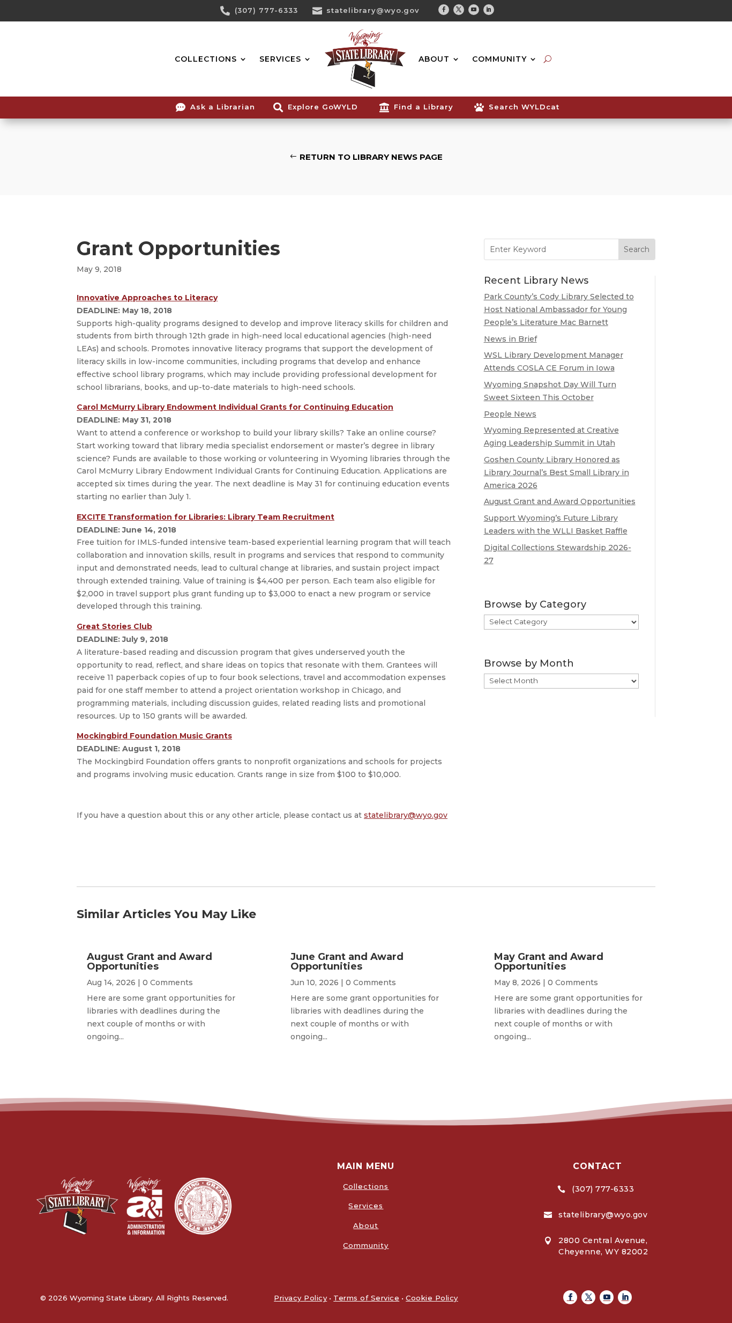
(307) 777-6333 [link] (266, 10)
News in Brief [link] (510, 339)
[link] (228, 11)
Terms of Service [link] (366, 1298)
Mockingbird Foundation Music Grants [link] (154, 736)
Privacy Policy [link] (300, 1298)
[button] (443, 9)
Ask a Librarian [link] (222, 106)
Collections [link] (366, 1186)
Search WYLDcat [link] (524, 106)
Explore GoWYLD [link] (323, 106)
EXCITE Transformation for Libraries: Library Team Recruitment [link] (205, 517)
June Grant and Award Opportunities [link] (347, 961)
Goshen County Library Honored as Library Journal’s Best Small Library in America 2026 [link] (556, 472)
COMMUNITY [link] (499, 59)
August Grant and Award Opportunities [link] (560, 501)
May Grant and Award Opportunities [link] (548, 961)
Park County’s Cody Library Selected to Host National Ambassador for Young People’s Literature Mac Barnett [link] (559, 309)
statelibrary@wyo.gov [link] (373, 10)
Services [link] (365, 1205)
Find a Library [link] (423, 106)
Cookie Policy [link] (432, 1298)
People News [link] (510, 414)
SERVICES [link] (280, 59)
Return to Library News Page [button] (371, 157)
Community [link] (366, 1245)
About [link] (365, 1225)
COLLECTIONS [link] (206, 59)
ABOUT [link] (434, 59)
